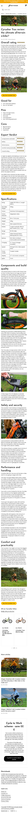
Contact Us (4, 793)
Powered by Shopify (8, 808)
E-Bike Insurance (5, 795)
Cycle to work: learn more (14, 759)
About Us (3, 791)
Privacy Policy (5, 801)
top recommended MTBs (8, 53)
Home (2, 13)
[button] (25, 5)
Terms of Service (5, 799)
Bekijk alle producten (7, 611)
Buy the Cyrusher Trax (9, 95)
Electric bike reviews (11, 13)
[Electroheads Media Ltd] (13, 5)
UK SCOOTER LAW (6, 797)
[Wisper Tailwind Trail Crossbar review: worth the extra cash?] (14, 697)
